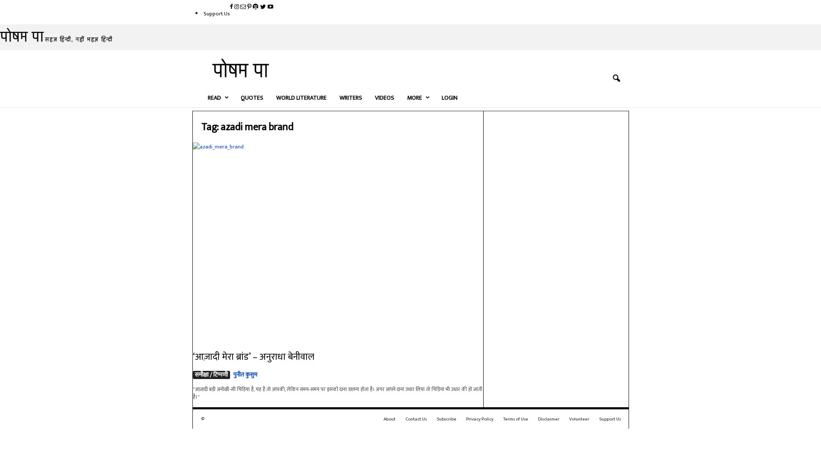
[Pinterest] (250, 7)
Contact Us (416, 419)
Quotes (252, 98)
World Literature (301, 98)
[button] (616, 78)
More (414, 98)
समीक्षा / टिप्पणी (211, 375)
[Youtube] (270, 7)
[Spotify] (256, 7)
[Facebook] (232, 7)
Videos (384, 98)
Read (214, 98)
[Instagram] (237, 7)
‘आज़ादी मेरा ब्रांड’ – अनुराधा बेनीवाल (253, 357)
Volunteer (579, 419)
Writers (351, 98)
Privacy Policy (479, 419)
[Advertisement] (556, 243)
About (390, 419)
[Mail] (243, 7)
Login (450, 98)
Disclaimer (548, 419)
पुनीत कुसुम (245, 374)
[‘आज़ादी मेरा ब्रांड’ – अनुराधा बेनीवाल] (338, 240)
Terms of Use (515, 419)
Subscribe (446, 419)
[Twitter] (264, 7)
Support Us (217, 13)
